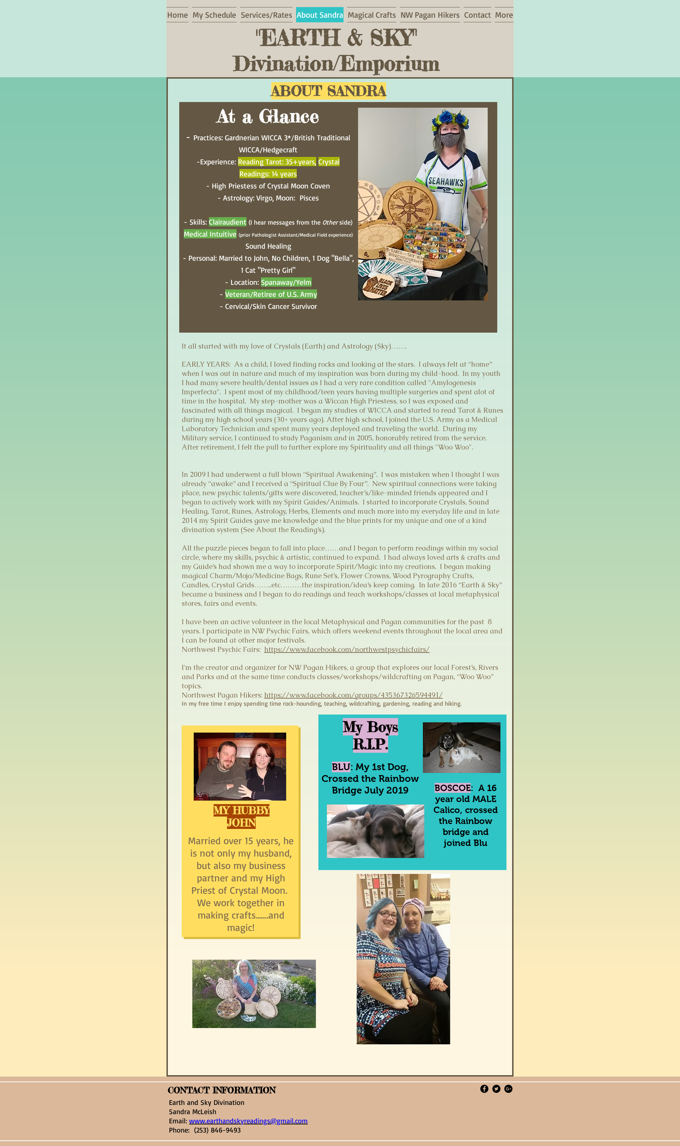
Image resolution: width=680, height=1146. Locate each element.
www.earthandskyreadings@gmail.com (248, 1120)
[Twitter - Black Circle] (496, 1089)
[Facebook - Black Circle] (484, 1089)
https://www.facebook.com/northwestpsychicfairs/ (347, 649)
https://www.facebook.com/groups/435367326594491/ (353, 695)
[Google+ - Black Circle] (508, 1089)
